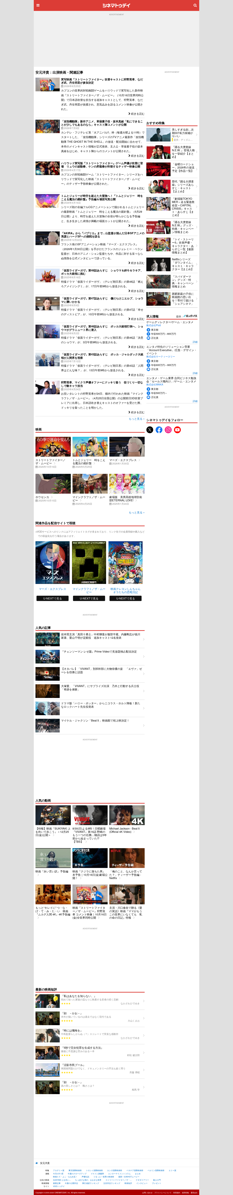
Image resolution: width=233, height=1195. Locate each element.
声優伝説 (85, 1176)
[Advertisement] (116, 41)
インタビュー (142, 1183)
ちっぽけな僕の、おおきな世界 (88, 1179)
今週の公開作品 (71, 1183)
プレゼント (156, 1183)
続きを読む (137, 114)
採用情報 (185, 1192)
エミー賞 (172, 1170)
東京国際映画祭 (75, 1170)
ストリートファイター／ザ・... (119, 1179)
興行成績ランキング (90, 1183)
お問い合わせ (147, 1192)
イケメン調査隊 (97, 1173)
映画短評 (128, 1183)
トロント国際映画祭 (94, 1170)
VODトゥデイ (59, 1186)
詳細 (195, 341)
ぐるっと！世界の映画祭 (103, 1176)
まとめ (138, 1173)
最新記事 (57, 1183)
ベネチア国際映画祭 (134, 1170)
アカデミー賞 (58, 1170)
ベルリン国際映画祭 (156, 1170)
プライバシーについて (162, 1192)
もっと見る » (137, 419)
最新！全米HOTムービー (128, 1176)
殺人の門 (157, 1179)
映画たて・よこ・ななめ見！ (65, 1176)
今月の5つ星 (58, 1173)
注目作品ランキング (111, 1183)
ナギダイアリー (142, 1179)
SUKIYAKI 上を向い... (62, 1179)
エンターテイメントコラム (119, 1173)
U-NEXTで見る (52, 598)
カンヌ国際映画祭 (114, 1170)
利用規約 (176, 1192)
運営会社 (194, 1192)
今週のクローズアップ (77, 1173)
